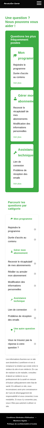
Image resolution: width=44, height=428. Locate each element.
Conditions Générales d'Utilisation (20, 417)
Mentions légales (20, 421)
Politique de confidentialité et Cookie (22, 424)
